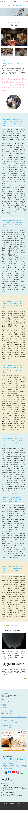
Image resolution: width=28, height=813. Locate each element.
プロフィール (5, 695)
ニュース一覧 (5, 701)
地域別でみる (5, 696)
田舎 (8, 63)
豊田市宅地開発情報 (6, 725)
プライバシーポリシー (7, 727)
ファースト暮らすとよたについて (10, 722)
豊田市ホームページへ (9, 783)
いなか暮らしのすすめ (7, 720)
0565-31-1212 (9, 789)
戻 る (23, 678)
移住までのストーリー (7, 724)
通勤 (4, 65)
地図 (21, 787)
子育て (17, 63)
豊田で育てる (5, 706)
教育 (22, 63)
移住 (4, 63)
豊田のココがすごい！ (16, 695)
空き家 (12, 63)
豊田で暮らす (5, 704)
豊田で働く (4, 707)
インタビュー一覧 (6, 713)
